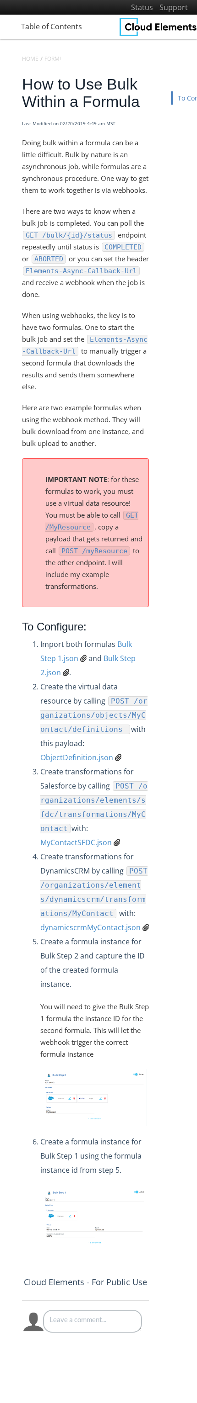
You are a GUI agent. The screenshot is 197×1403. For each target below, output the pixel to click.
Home (30, 59)
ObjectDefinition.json (76, 757)
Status (142, 7)
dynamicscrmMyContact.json (90, 927)
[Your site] (158, 27)
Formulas (58, 59)
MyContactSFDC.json (76, 842)
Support (173, 7)
